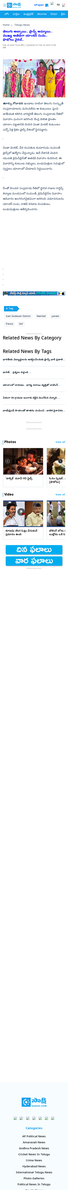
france (9, 324)
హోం (7, 14)
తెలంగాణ (41, 14)
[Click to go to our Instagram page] (34, 1118)
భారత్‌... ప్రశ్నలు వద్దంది (33, 372)
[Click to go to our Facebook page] (15, 1118)
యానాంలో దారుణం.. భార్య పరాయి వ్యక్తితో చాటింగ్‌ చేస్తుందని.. (33, 385)
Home (6, 25)
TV (58, 5)
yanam (55, 316)
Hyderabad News (34, 1167)
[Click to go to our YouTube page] (40, 1118)
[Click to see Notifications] (63, 5)
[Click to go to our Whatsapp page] (21, 1118)
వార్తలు (16, 14)
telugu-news (22, 25)
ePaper (39, 5)
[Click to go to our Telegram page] (46, 1118)
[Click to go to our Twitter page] (28, 1118)
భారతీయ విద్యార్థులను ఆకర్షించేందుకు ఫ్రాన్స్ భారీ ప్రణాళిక (33, 359)
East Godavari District (18, 316)
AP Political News (34, 1137)
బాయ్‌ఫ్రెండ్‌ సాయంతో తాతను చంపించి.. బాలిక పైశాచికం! (33, 410)
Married (41, 316)
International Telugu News (34, 1173)
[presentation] (7, 461)
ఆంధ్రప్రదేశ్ (28, 14)
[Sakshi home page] (34, 1102)
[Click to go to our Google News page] (52, 1118)
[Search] (46, 5)
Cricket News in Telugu (34, 1155)
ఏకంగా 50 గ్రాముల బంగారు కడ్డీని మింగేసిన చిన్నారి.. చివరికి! (32, 398)
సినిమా (53, 14)
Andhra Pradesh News (34, 1149)
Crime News (34, 1161)
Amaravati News (34, 1143)
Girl (21, 324)
